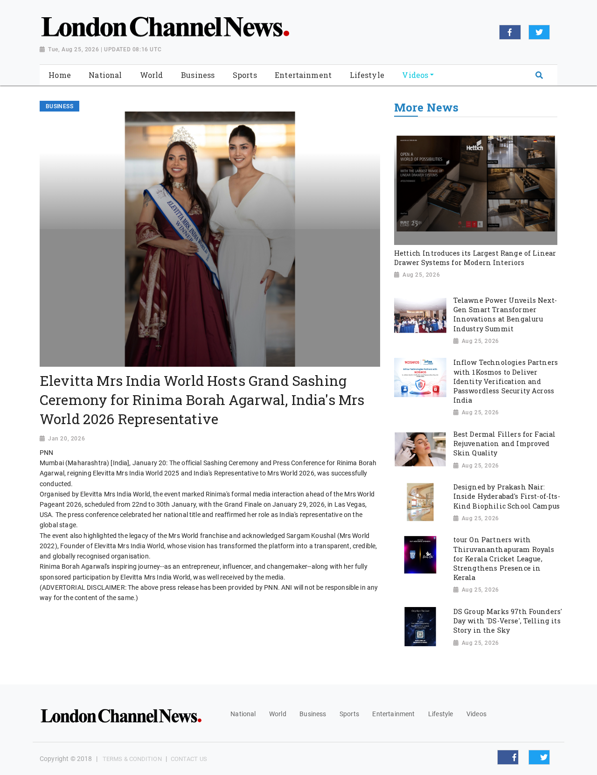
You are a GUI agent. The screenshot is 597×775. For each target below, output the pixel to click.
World (277, 714)
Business (312, 714)
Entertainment (393, 714)
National (243, 714)
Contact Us (189, 758)
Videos (476, 714)
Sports (349, 714)
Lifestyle (440, 714)
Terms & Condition (132, 758)
